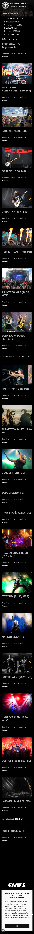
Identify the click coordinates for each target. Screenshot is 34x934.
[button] (30, 74)
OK (17, 926)
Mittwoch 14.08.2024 (13, 22)
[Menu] (30, 5)
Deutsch (5, 57)
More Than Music (12, 34)
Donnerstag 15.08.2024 (14, 25)
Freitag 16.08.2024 (12, 28)
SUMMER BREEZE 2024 (14, 19)
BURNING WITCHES (21, 357)
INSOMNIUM (19, 819)
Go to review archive (9, 39)
